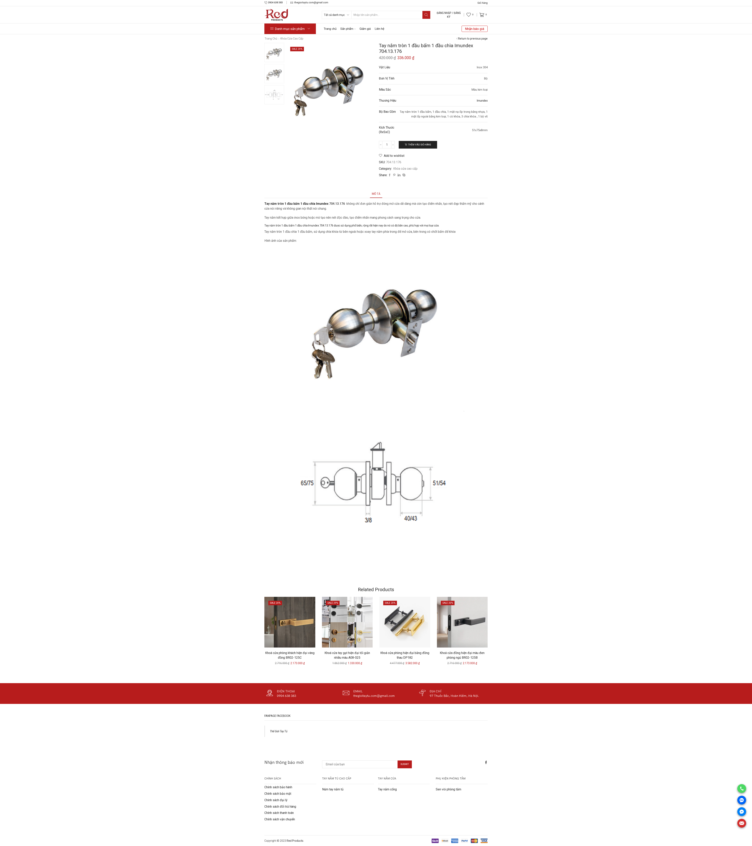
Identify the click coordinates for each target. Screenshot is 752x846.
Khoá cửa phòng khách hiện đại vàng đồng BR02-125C (290, 655)
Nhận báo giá (474, 29)
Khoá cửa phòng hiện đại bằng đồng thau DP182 (404, 655)
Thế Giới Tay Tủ (278, 731)
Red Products (295, 840)
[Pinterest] (394, 175)
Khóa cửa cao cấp (291, 38)
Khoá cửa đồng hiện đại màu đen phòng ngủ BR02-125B (462, 655)
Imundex (482, 100)
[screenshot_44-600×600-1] (274, 95)
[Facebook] (389, 175)
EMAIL (358, 691)
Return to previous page (473, 38)
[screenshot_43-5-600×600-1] (274, 52)
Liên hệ (379, 29)
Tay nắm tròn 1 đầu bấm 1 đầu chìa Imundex (296, 204)
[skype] (403, 175)
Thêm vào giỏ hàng (419, 144)
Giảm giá (365, 29)
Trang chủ (330, 29)
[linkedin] (399, 175)
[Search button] (426, 15)
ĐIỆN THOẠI (286, 691)
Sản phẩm (346, 29)
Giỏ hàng (482, 2)
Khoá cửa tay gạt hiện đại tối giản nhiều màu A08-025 (347, 655)
